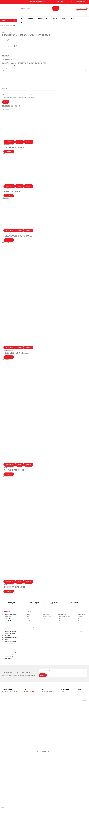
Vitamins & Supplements (8, 27)
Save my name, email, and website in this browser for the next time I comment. (19, 97)
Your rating (4, 68)
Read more (9, 151)
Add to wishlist (9, 141)
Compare (19, 141)
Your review (5, 88)
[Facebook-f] (80, 691)
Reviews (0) (5, 40)
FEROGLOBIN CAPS (13, 147)
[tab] (45, 41)
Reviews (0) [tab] (11, 46)
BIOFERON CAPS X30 (14, 587)
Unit (23, 39)
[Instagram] (82, 691)
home (1, 27)
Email (32, 94)
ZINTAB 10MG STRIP (13, 470)
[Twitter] (84, 691)
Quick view (28, 141)
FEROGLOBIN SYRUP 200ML (17, 236)
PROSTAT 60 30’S (11, 191)
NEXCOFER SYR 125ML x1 (16, 353)
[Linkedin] (86, 691)
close (7, 808)
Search (55, 8)
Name (3, 94)
